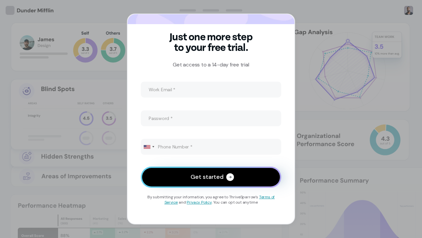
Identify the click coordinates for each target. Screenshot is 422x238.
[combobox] (148, 146)
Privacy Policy (199, 202)
